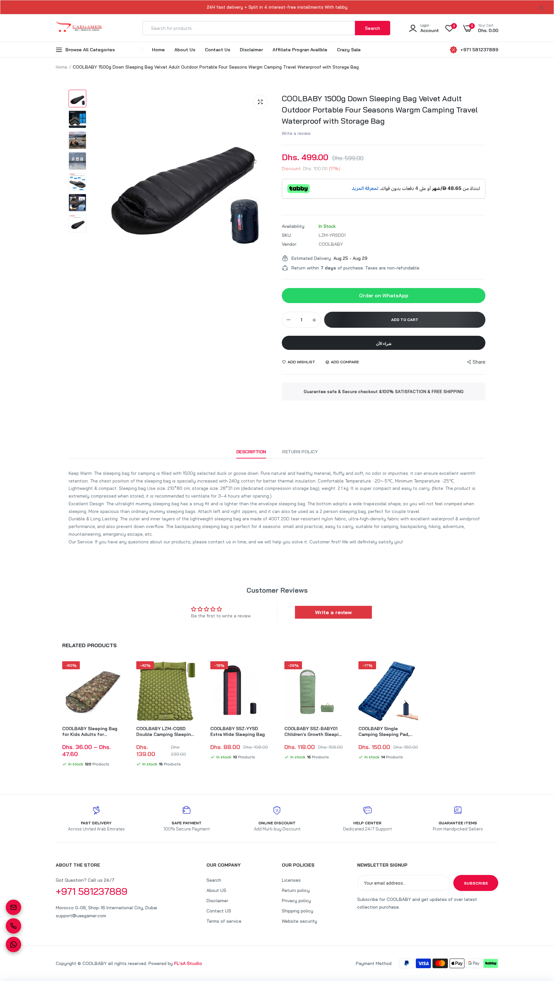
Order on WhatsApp (383, 295)
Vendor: (289, 244)
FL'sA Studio (188, 963)
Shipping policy (297, 911)
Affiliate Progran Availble (300, 50)
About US (216, 890)
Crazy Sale (349, 50)
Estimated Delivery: (311, 258)
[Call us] (13, 926)
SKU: (287, 235)
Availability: (293, 226)
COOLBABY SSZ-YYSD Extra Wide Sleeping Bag (237, 731)
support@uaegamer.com (81, 916)
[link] (116, 672)
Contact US (218, 911)
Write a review (296, 133)
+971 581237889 (479, 49)
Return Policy (300, 452)
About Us (184, 50)
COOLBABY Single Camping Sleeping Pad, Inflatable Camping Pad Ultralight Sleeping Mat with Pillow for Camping (384, 731)
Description (251, 452)
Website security (299, 921)
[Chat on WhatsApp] (13, 944)
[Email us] (13, 907)
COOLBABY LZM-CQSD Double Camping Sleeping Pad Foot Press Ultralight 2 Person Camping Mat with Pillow (165, 731)
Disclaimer (251, 50)
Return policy (296, 890)
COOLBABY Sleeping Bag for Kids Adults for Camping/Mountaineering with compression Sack (90, 731)
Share (479, 362)
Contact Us (217, 50)
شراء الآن (383, 343)
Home (158, 50)
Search (213, 880)
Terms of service (223, 921)
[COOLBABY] (79, 28)
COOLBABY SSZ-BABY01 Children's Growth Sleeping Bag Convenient (314, 731)
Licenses (291, 880)
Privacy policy (296, 900)
